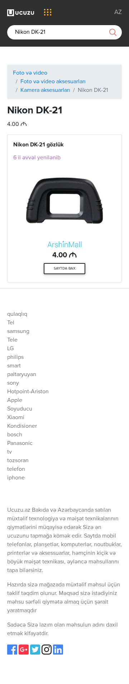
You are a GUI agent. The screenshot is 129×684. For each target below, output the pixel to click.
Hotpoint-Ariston (28, 392)
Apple (14, 400)
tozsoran (18, 461)
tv (9, 452)
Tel (10, 323)
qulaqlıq (17, 314)
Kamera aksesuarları (45, 90)
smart (14, 366)
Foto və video (30, 73)
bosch (14, 435)
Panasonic (20, 443)
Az (118, 12)
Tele (12, 340)
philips (15, 357)
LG (10, 349)
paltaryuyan (21, 375)
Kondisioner (22, 426)
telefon (16, 469)
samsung (18, 331)
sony (13, 383)
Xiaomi (15, 418)
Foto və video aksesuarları (53, 82)
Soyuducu (19, 409)
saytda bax (65, 268)
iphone (16, 478)
